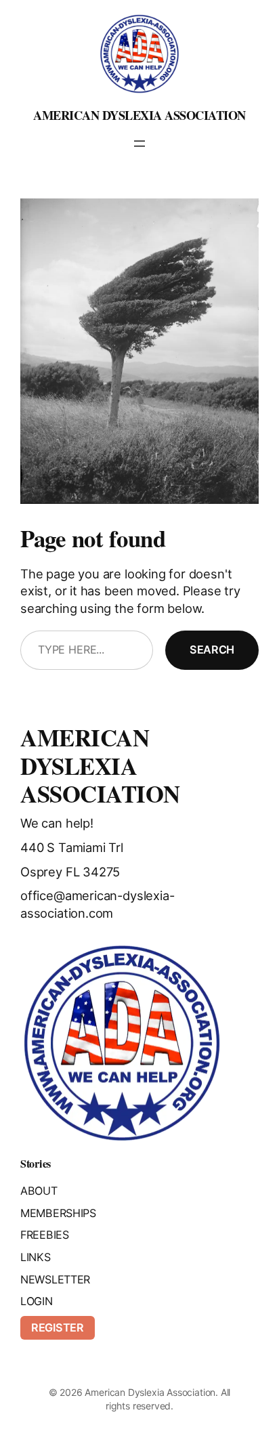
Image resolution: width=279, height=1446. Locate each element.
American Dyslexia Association (139, 115)
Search (212, 649)
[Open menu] (139, 143)
